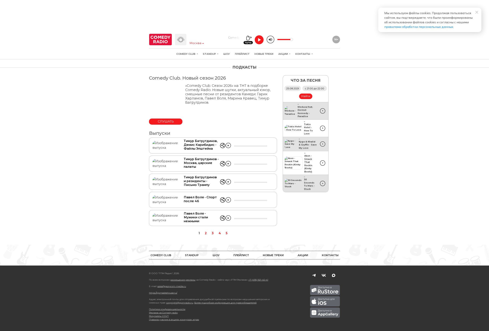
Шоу (226, 53)
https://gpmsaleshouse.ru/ (163, 292)
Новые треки (263, 53)
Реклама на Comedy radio (163, 312)
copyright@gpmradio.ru (179, 302)
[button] (222, 145)
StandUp (210, 53)
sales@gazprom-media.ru (171, 286)
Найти (305, 96)
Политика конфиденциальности (167, 309)
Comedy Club (186, 53)
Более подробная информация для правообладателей (225, 302)
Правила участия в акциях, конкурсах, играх (174, 319)
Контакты (303, 53)
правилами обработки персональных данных (418, 27)
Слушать (166, 121)
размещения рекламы (182, 279)
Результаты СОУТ (159, 316)
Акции (283, 53)
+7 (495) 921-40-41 (258, 279)
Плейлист (242, 53)
